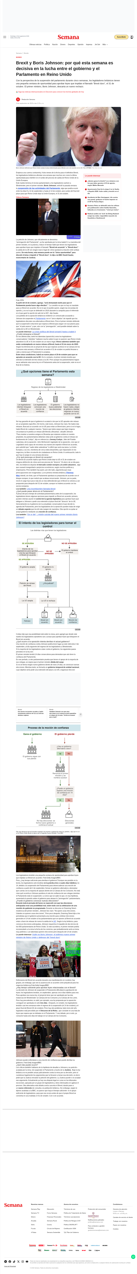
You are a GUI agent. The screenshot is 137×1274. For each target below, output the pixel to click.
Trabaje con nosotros (120, 1221)
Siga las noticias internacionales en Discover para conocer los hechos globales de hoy (51, 92)
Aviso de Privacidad (12, 1266)
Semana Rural (52, 1221)
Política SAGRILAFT (70, 1224)
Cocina (49, 1224)
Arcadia (33, 1221)
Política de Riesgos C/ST (72, 1221)
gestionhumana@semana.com (98, 1230)
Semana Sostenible (53, 1232)
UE (54, 921)
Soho (33, 1224)
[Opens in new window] (10, 1261)
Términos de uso (69, 1209)
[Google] (5, 1261)
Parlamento (40, 318)
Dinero (33, 1217)
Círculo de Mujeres (53, 1228)
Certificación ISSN (70, 1228)
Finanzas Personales (54, 1217)
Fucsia (33, 1228)
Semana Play (35, 1209)
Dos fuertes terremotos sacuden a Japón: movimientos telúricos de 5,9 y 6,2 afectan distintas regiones (31, 713)
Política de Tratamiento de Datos (75, 1213)
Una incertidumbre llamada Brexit (41, 489)
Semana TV (35, 1213)
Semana (19, 53)
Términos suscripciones (72, 1217)
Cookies (115, 1229)
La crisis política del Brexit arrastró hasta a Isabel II (54, 332)
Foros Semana (52, 1213)
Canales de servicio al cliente (123, 1217)
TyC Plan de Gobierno (71, 1232)
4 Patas (33, 1232)
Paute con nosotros (119, 1225)
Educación (50, 1209)
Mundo (26, 53)
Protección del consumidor (97, 1209)
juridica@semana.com (95, 1222)
